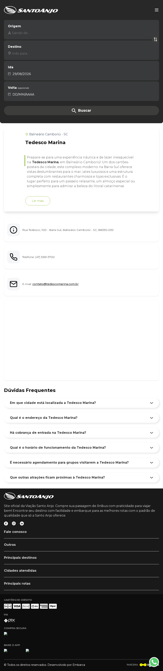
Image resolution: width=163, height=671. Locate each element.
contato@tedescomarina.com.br (55, 284)
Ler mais (38, 201)
